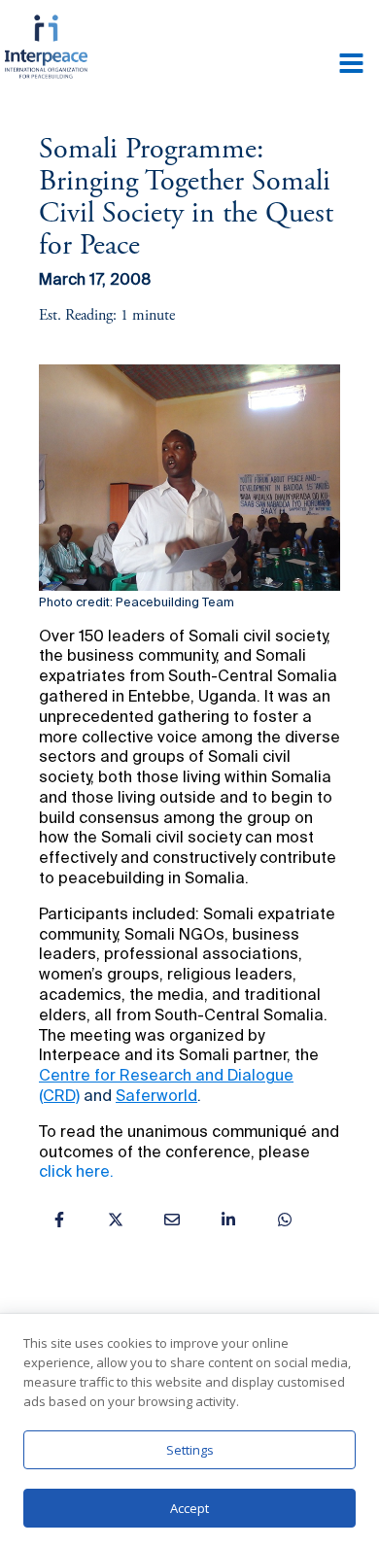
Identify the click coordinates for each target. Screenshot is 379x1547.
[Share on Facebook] (59, 1219)
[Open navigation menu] (351, 65)
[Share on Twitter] (115, 1219)
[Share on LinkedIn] (228, 1219)
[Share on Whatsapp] (284, 1219)
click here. (76, 1173)
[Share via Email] (172, 1219)
